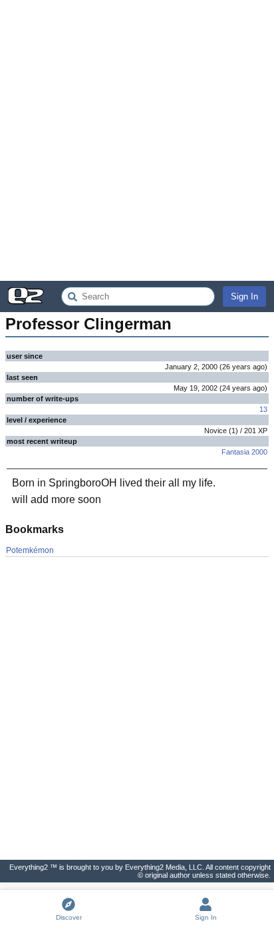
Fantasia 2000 (244, 452)
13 (263, 409)
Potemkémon (30, 550)
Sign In (244, 296)
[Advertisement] (137, 140)
